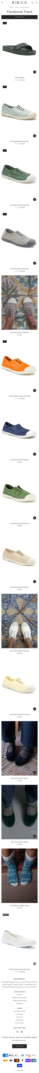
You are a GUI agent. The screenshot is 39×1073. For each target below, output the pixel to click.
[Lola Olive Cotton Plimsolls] (19, 493)
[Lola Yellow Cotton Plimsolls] (19, 684)
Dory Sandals (19, 78)
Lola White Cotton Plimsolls (19, 651)
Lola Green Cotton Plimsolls (19, 205)
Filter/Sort (19, 17)
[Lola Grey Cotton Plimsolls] (19, 239)
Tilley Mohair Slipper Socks (19, 906)
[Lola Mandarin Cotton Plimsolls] (19, 366)
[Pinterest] (22, 1032)
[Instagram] (17, 1032)
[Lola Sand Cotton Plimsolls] (19, 557)
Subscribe (19, 1046)
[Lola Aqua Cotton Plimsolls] (19, 111)
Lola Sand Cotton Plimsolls (19, 587)
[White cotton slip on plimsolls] (19, 939)
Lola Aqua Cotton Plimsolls (19, 141)
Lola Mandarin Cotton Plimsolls (19, 396)
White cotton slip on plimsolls (19, 969)
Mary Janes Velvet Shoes (19, 778)
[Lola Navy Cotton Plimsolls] (19, 430)
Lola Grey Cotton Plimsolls (19, 269)
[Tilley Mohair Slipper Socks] (19, 876)
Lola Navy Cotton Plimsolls (19, 460)
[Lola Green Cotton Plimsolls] (19, 175)
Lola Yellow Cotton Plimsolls (19, 714)
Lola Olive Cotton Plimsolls (19, 523)
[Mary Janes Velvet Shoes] (19, 748)
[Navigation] (2, 2)
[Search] (32, 2)
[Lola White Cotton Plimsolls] (19, 621)
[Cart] (37, 2)
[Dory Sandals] (19, 48)
